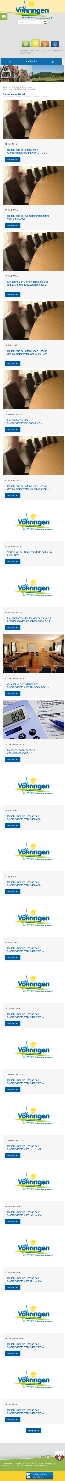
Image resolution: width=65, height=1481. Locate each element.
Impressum (40, 51)
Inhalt (31, 51)
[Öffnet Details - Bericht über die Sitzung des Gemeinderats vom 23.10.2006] (33, 1181)
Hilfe (48, 51)
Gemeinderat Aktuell (26, 89)
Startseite (24, 51)
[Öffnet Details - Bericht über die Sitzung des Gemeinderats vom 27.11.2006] (33, 1115)
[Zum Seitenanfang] (43, 1457)
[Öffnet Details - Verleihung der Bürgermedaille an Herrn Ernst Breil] (33, 521)
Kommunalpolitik (10, 89)
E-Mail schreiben (40, 1466)
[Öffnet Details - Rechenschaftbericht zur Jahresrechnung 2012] (33, 719)
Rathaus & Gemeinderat (22, 87)
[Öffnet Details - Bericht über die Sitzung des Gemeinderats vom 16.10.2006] (33, 1247)
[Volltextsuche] (32, 22)
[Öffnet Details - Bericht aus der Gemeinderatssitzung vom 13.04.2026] (33, 185)
